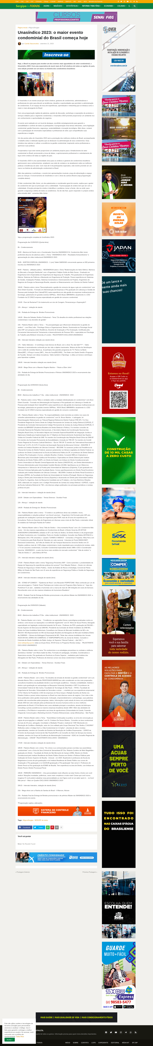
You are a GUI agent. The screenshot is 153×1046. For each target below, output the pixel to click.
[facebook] (106, 1032)
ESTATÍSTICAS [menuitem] (72, 6)
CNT (32, 1)
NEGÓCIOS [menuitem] (58, 6)
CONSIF (52, 1)
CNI (27, 1)
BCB (85, 1)
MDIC (80, 1)
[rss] (137, 1)
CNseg (46, 1)
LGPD (93, 1043)
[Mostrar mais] (61, 827)
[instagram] (124, 1)
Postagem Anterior (23, 872)
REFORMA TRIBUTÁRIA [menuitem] (91, 6)
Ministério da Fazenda (95, 1)
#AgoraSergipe (34, 27)
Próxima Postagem (89, 872)
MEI (74, 1)
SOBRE (75, 1043)
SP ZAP (135, 1043)
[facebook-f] (118, 1)
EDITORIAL (115, 1043)
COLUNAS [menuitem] (121, 6)
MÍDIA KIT (125, 1043)
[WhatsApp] (48, 827)
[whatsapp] (130, 1)
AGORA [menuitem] (46, 6)
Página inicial (22, 27)
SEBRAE (60, 1)
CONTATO (85, 1043)
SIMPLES (68, 1)
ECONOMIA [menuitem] (108, 6)
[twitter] (121, 1)
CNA (17, 1)
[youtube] (127, 1)
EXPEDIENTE (103, 1043)
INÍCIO (67, 1043)
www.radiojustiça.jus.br (26, 643)
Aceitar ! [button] (10, 1040)
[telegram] (134, 1)
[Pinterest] (52, 827)
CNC (22, 1)
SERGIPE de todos (41, 820)
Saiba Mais (20, 1036)
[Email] (57, 827)
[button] (129, 6)
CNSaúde (39, 1)
